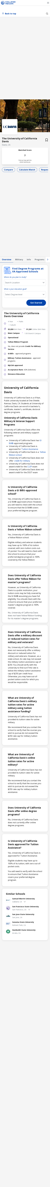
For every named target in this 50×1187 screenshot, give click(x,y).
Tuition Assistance (29, 449)
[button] (48, 3)
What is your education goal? (15, 289)
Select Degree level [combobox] (13, 294)
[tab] (6, 260)
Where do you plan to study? (15, 277)
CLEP (29, 466)
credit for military (22, 460)
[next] (47, 260)
